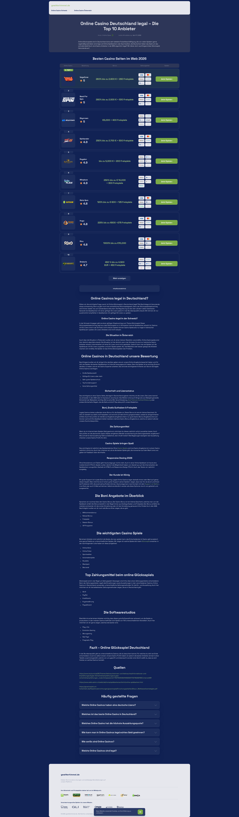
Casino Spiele (122, 448)
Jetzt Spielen (166, 79)
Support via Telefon (152, 484)
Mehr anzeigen (119, 278)
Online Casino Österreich (83, 10)
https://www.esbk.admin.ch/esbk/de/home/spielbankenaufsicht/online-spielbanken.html (111, 682)
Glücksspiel (146, 541)
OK (140, 812)
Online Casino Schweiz (59, 10)
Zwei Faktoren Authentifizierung (139, 400)
